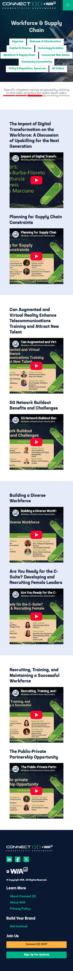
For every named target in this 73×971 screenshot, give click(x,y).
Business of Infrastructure (45, 41)
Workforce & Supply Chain (19, 55)
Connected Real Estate (56, 55)
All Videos (58, 68)
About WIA (17, 902)
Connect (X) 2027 (36, 944)
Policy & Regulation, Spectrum (27, 68)
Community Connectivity (37, 62)
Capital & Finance (20, 48)
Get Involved (18, 926)
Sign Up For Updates (36, 955)
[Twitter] (26, 860)
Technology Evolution (51, 48)
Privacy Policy (20, 909)
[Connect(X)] (29, 5)
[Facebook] (18, 860)
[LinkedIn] (9, 860)
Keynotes (17, 41)
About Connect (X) (23, 896)
